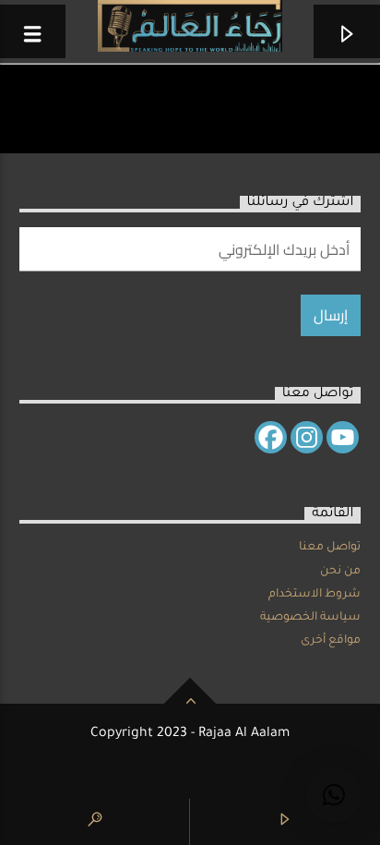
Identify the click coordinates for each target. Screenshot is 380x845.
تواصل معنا (330, 547)
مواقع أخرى (331, 640)
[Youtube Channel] (343, 437)
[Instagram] (307, 437)
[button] (334, 795)
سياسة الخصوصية (310, 617)
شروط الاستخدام (314, 594)
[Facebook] (271, 437)
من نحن (340, 571)
